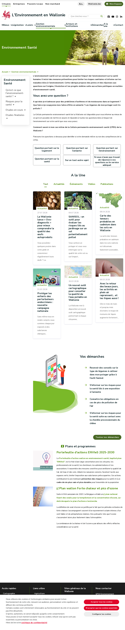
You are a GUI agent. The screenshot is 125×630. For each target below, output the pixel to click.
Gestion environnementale (45, 25)
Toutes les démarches (107, 437)
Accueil (5, 72)
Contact (119, 25)
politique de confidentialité (34, 622)
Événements (76, 184)
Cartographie (9, 593)
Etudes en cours (14, 110)
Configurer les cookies (101, 614)
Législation (18, 25)
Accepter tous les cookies (101, 602)
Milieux (5, 25)
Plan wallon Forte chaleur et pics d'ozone (88, 488)
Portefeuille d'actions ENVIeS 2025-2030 (85, 452)
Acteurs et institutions (72, 25)
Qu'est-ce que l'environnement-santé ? (15, 93)
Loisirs (29, 25)
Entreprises (19, 4)
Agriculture (39, 593)
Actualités (59, 184)
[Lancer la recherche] (102, 16)
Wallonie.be (94, 4)
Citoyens (6, 4)
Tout (45, 184)
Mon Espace (116, 4)
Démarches (98, 25)
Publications (107, 184)
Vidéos (91, 184)
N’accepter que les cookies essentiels (101, 608)
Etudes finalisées (15, 115)
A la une (106, 25)
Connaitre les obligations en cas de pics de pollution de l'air (104, 402)
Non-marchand (52, 4)
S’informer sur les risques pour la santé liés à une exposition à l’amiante (105, 388)
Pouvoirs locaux (35, 4)
